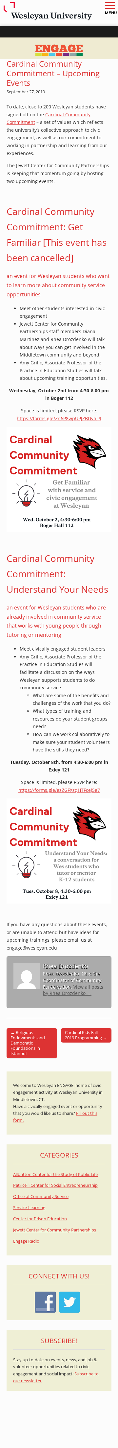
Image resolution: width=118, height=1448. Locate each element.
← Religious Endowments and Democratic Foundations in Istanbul (27, 1042)
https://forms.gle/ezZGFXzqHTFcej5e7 (59, 790)
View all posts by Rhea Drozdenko (73, 990)
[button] (110, 6)
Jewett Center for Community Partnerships (54, 1230)
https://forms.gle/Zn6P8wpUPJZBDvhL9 (59, 418)
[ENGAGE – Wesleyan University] (59, 48)
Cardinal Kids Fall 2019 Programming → (86, 1035)
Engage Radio (26, 1241)
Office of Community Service (41, 1196)
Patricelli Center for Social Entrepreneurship (55, 1185)
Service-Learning (29, 1207)
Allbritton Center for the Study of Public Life (55, 1174)
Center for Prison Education (40, 1219)
